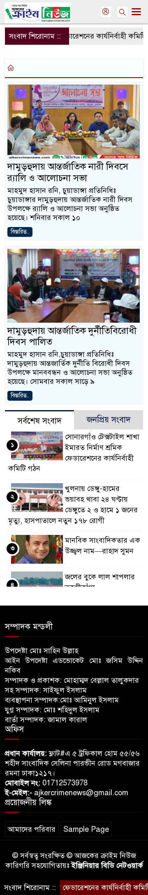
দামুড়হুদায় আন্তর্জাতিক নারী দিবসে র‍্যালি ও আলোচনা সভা (67, 172)
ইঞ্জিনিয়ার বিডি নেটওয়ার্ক (107, 865)
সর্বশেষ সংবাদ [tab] (40, 421)
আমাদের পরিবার (32, 829)
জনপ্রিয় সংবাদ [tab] (109, 420)
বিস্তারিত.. (20, 231)
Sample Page (86, 829)
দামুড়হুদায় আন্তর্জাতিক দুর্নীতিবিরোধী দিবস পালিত (71, 336)
